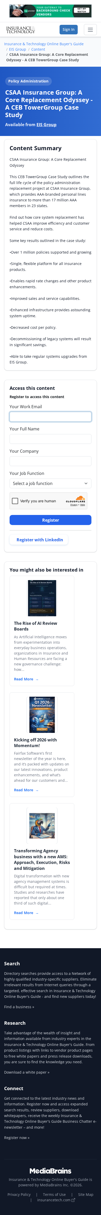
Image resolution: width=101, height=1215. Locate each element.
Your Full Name (24, 429)
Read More (23, 679)
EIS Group (17, 49)
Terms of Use (54, 1194)
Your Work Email (26, 406)
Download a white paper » (26, 1072)
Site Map (85, 1194)
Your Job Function (27, 473)
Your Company (24, 451)
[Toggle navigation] (90, 29)
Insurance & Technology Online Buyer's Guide (44, 43)
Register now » (17, 1137)
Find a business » (19, 1006)
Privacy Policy (19, 1194)
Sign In (69, 29)
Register (50, 520)
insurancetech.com (54, 1199)
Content (38, 49)
